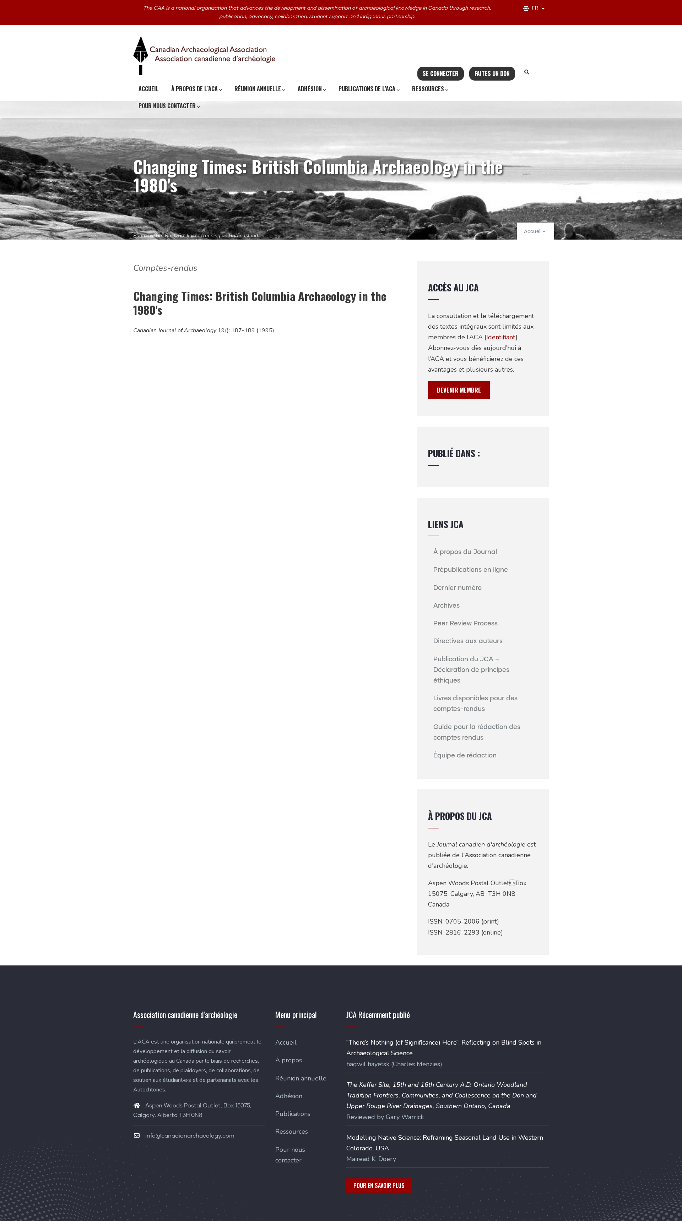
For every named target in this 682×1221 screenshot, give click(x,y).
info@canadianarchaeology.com (189, 1136)
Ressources (428, 88)
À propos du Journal (465, 552)
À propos (288, 1060)
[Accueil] (204, 55)
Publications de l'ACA (367, 88)
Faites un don (492, 73)
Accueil (149, 88)
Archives (446, 606)
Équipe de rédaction (465, 755)
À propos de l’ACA (194, 88)
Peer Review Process (465, 623)
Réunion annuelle (257, 88)
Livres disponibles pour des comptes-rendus (475, 703)
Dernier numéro (457, 588)
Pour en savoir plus (379, 1185)
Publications (292, 1114)
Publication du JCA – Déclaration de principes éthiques (471, 670)
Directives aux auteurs (468, 641)
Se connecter (441, 73)
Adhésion (310, 88)
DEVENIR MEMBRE (459, 389)
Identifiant (500, 337)
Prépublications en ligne (470, 570)
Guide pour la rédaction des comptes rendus (476, 732)
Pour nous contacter (167, 106)
